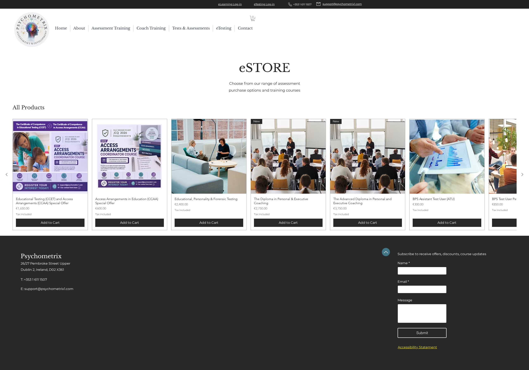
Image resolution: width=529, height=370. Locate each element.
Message (405, 300)
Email (403, 282)
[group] (264, 174)
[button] (253, 18)
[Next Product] (522, 174)
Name (404, 263)
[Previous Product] (6, 174)
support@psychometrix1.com (48, 289)
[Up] (386, 252)
